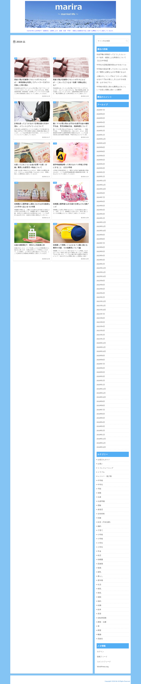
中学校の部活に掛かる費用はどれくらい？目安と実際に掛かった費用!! (111, 88)
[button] (127, 41)
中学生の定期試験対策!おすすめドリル (111, 65)
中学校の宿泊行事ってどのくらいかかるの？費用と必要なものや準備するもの (112, 70)
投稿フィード (102, 657)
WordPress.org (102, 667)
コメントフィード (104, 662)
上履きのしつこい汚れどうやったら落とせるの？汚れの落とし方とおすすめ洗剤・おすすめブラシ (112, 79)
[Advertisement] (51, 49)
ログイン (100, 652)
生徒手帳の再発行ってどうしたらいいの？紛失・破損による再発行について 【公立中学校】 (112, 57)
